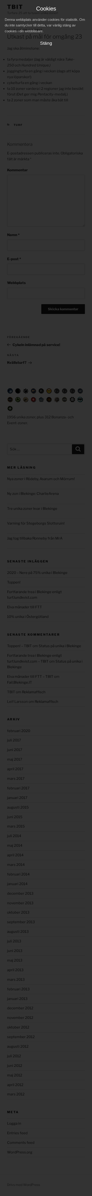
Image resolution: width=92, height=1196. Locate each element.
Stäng (46, 43)
